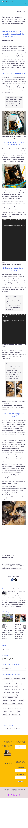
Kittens (13, 700)
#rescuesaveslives (7, 678)
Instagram (10, 697)
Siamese (5, 711)
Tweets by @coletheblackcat (12, 729)
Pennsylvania (19, 706)
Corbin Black (5, 564)
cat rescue (14, 689)
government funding (8, 567)
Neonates (5, 706)
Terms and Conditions (10, 800)
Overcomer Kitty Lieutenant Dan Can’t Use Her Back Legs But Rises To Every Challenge (20, 630)
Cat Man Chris (6, 689)
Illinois (4, 697)
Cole (3, 567)
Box (15, 565)
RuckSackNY (20, 790)
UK (19, 714)
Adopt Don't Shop (7, 681)
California (5, 686)
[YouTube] (5, 659)
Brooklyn (18, 683)
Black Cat (5, 683)
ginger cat (18, 695)
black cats (12, 683)
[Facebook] (2, 659)
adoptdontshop (17, 681)
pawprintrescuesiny (15, 264)
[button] (3, 626)
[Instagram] (10, 659)
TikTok (4, 714)
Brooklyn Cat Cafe (20, 565)
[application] (14, 240)
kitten (16, 697)
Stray (10, 711)
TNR (9, 714)
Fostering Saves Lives (8, 695)
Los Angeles (20, 700)
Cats (20, 689)
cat (16, 686)
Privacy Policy (19, 800)
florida (8, 692)
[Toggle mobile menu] (25, 3)
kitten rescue (6, 700)
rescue (4, 708)
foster (13, 692)
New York (11, 706)
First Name (21, 767)
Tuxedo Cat (14, 714)
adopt (23, 678)
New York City (19, 567)
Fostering (18, 692)
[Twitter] (7, 659)
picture (8, 568)
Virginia (5, 717)
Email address (21, 774)
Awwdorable (4, 565)
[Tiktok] (12, 659)
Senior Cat (10, 708)
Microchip (19, 703)
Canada (11, 686)
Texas (19, 711)
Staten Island (13, 568)
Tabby (14, 711)
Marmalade (14, 567)
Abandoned (17, 678)
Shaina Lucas (18, 708)
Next (23, 11)
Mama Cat (5, 703)
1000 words (12, 565)
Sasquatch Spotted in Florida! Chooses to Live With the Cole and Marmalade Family (7, 630)
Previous (18, 11)
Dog (4, 692)
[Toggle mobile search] (22, 3)
